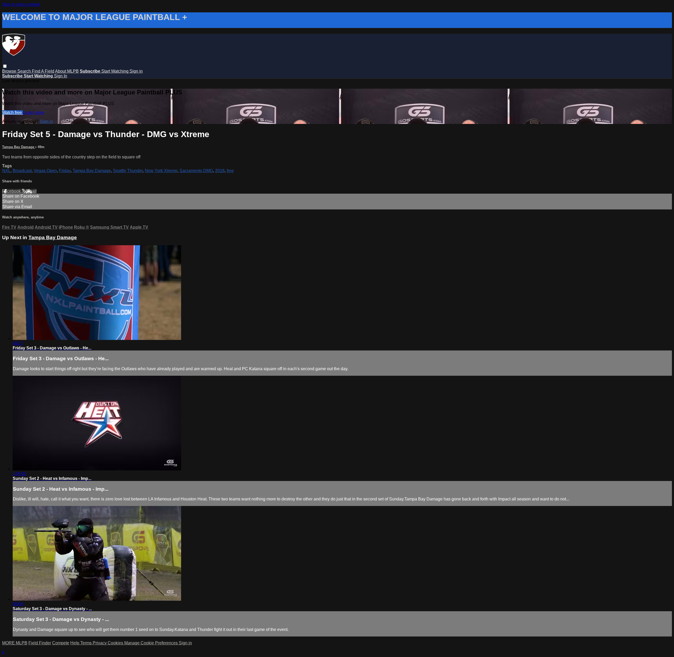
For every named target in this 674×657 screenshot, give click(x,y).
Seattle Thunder (128, 170)
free (230, 170)
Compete (60, 643)
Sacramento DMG (196, 170)
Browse (9, 71)
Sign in (136, 71)
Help (75, 643)
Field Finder (39, 643)
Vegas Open (45, 170)
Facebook (12, 191)
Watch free (12, 112)
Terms (86, 643)
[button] (5, 66)
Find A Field (43, 71)
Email (31, 191)
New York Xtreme (161, 170)
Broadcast (22, 170)
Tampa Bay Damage (18, 147)
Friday (65, 170)
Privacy (100, 643)
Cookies (116, 643)
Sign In (60, 76)
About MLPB (67, 71)
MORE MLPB (14, 643)
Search (24, 71)
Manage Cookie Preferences (151, 643)
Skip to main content (21, 4)
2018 (220, 170)
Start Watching (115, 71)
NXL (6, 170)
